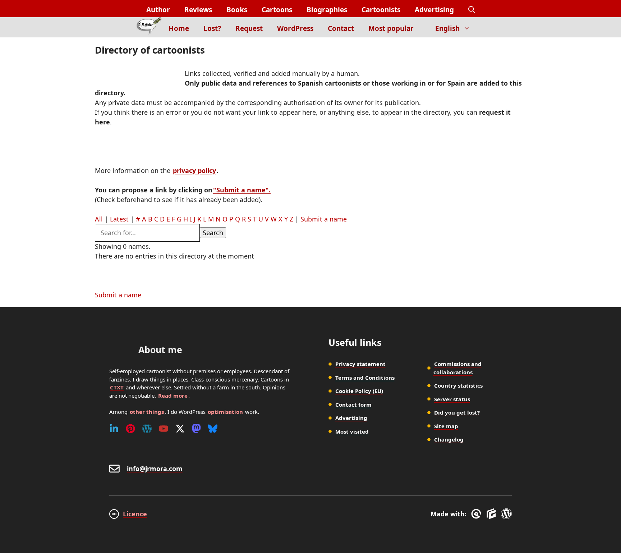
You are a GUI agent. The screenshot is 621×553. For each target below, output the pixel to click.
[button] (471, 10)
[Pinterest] (130, 428)
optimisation (225, 411)
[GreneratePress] (477, 514)
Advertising (434, 9)
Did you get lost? (457, 412)
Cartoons (277, 9)
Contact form (353, 404)
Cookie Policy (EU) (359, 390)
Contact (341, 28)
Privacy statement (360, 363)
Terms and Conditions (365, 377)
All (99, 219)
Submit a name (323, 219)
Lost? (212, 28)
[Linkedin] (114, 428)
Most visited (352, 431)
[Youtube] (163, 428)
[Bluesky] (212, 428)
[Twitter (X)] (180, 428)
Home (179, 28)
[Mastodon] (196, 428)
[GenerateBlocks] (492, 514)
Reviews (198, 9)
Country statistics (458, 385)
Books (236, 9)
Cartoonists (381, 9)
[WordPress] (147, 428)
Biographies (327, 9)
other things (147, 411)
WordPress (295, 28)
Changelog (449, 439)
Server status (452, 399)
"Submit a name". (242, 190)
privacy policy (194, 170)
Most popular (391, 28)
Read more (173, 395)
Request (249, 28)
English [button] (447, 28)
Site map (446, 426)
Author (158, 9)
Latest (119, 219)
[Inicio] (149, 27)
